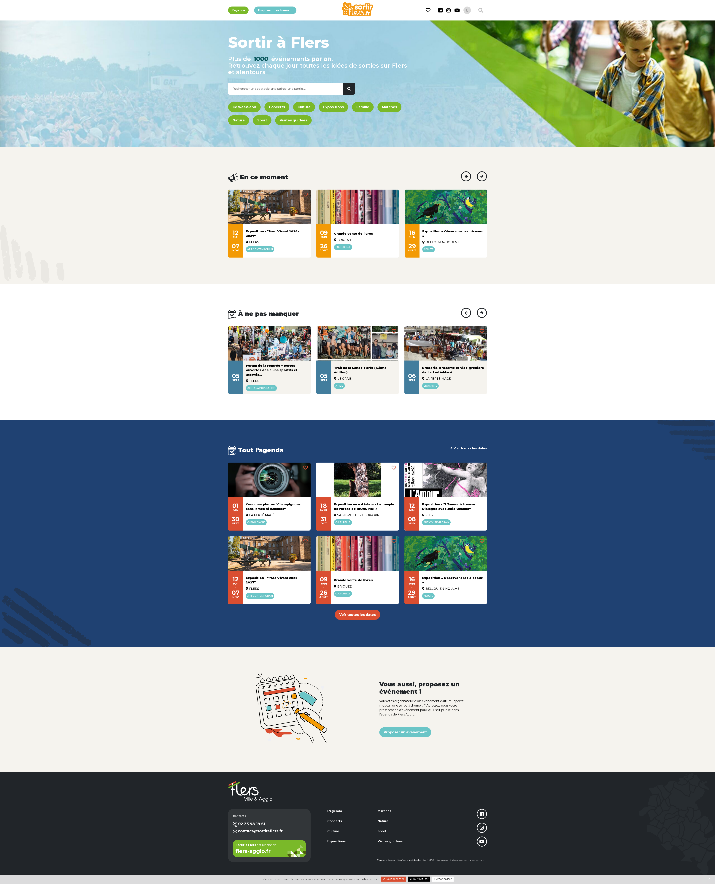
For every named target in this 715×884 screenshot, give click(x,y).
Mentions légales (386, 859)
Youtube (457, 10)
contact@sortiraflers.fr (260, 831)
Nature (239, 120)
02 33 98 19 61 (251, 824)
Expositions (333, 107)
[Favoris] (429, 10)
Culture (304, 107)
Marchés (389, 107)
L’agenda (238, 10)
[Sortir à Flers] (357, 9)
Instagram (448, 10)
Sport (262, 120)
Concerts (277, 107)
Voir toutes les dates (470, 448)
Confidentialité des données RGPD (415, 859)
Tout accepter (394, 879)
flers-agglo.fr (253, 851)
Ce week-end (244, 107)
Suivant (482, 176)
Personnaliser (443, 879)
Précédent (466, 176)
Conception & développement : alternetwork (460, 859)
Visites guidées (293, 120)
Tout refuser (420, 879)
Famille (362, 107)
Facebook (440, 10)
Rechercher (349, 89)
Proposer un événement (275, 10)
